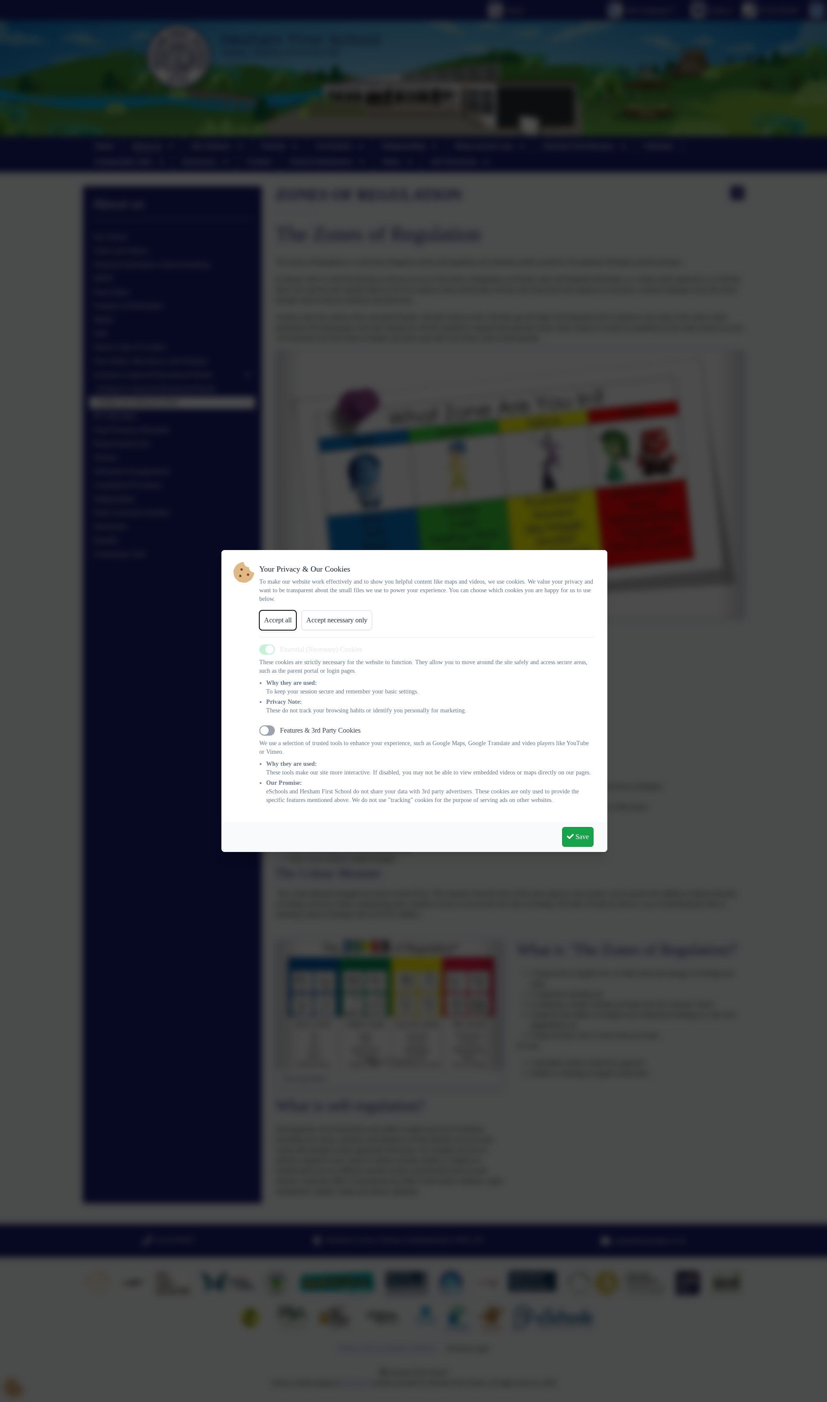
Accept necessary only (336, 620)
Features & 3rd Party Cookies (320, 730)
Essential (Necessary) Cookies (321, 649)
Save (581, 836)
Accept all (278, 620)
